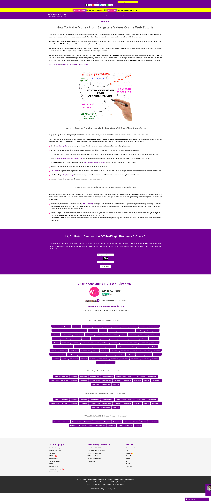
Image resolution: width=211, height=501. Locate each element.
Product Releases (130, 456)
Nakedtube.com (154, 338)
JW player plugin (68, 175)
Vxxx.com (91, 425)
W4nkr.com (111, 354)
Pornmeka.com (154, 342)
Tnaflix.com (54, 354)
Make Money (149, 15)
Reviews (142, 15)
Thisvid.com (146, 350)
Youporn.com (100, 362)
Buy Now (157, 15)
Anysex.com (116, 326)
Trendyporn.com (72, 354)
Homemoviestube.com (112, 334)
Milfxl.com (113, 338)
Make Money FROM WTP (94, 448)
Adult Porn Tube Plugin (55, 448)
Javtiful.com (56, 338)
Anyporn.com (107, 326)
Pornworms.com (111, 346)
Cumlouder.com (93, 330)
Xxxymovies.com (135, 358)
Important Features (127, 15)
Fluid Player (55, 171)
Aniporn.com (65, 421)
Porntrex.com (87, 346)
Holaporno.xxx (100, 334)
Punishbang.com (142, 346)
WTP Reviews (91, 461)
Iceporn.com (143, 334)
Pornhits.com (124, 342)
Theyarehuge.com (136, 350)
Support (128, 458)
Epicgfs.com (121, 330)
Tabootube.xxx (114, 350)
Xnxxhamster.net (74, 358)
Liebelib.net (86, 338)
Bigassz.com (133, 326)
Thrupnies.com (156, 350)
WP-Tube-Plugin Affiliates (94, 458)
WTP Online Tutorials (54, 461)
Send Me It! (105, 267)
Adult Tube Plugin (103, 15)
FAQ (127, 450)
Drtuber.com (103, 330)
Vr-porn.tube (82, 425)
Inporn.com (107, 421)
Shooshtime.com (85, 350)
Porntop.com (73, 425)
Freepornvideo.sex (66, 334)
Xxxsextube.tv (114, 358)
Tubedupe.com (83, 354)
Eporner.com (130, 330)
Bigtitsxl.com (56, 330)
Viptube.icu (102, 354)
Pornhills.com (114, 342)
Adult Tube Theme (115, 15)
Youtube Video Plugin (54, 471)
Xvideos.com (93, 358)
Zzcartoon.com (110, 362)
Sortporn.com (104, 350)
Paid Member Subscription (94, 453)
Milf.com (135, 421)
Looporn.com (95, 338)
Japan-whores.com (154, 334)
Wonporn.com (130, 354)
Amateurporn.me (87, 326)
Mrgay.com (143, 421)
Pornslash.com (68, 346)
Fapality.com (140, 330)
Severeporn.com (74, 350)
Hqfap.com (123, 334)
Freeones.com (55, 334)
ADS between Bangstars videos (94, 162)
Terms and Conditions (131, 448)
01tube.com (57, 421)
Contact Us (129, 466)
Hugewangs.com (133, 334)
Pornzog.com (131, 346)
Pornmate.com (144, 342)
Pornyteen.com (122, 346)
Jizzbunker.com (76, 338)
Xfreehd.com (157, 354)
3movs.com (56, 326)
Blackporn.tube (87, 421)
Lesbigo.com (127, 421)
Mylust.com (144, 338)
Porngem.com (95, 342)
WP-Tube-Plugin (54, 65)
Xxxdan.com (138, 425)
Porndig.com (75, 342)
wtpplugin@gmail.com (91, 2)
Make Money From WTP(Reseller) (96, 450)
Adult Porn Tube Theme (55, 450)
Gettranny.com (98, 421)
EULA (127, 461)
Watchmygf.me (120, 354)
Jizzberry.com (65, 338)
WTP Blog (51, 456)
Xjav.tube (120, 425)
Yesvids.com (145, 358)
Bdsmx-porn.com (76, 421)
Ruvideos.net (63, 350)
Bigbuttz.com (143, 326)
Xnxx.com (64, 358)
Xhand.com (56, 358)
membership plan (61, 146)
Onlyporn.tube (65, 342)
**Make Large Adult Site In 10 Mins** (128, 2)
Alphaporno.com (65, 326)
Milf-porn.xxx (105, 338)
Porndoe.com (85, 342)
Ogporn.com (56, 342)
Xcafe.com (148, 354)
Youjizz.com (155, 358)
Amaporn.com (76, 326)
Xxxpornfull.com (103, 358)
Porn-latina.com (153, 421)
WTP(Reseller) (88, 203)
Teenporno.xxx (125, 350)
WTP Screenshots (53, 458)
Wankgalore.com (100, 425)
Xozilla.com (84, 358)
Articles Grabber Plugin (55, 469)
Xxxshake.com (124, 358)
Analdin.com (97, 326)
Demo (136, 15)
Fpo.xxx (156, 330)
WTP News (129, 463)
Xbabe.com (140, 354)
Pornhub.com (133, 342)
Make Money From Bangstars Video (75, 65)
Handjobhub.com (78, 334)
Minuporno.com (123, 338)
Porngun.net (104, 342)
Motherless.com (134, 338)
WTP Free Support (54, 466)
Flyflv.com (148, 330)
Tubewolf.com (93, 354)
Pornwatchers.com (99, 346)
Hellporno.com (89, 334)
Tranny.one (62, 354)
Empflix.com (112, 330)
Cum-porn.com (82, 330)
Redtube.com (54, 350)
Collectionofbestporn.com (69, 330)
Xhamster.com (111, 425)
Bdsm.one (125, 326)
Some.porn (95, 350)
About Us (128, 453)
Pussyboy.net (153, 346)
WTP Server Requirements (56, 463)
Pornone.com (58, 346)
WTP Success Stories (93, 456)
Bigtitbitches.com (153, 326)
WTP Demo (52, 453)
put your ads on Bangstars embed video (70, 158)
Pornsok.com (78, 346)
